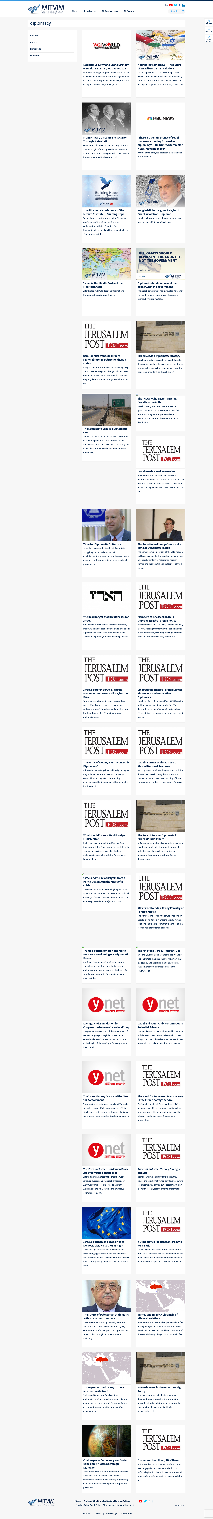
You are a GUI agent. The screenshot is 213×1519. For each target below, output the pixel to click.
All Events (129, 11)
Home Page (35, 48)
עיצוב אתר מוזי (180, 1505)
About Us (76, 11)
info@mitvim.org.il (125, 1505)
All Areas (91, 11)
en (166, 5)
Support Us (35, 55)
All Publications (110, 11)
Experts (33, 42)
